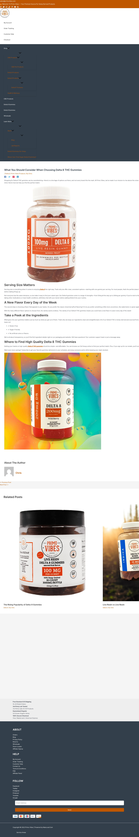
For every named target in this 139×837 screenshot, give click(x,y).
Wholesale (16, 744)
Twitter (15, 788)
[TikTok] (9, 7)
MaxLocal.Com (48, 827)
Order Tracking (18, 762)
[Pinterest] (12, 7)
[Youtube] (15, 7)
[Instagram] (6, 7)
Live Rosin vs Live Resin (113, 605)
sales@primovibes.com (8, 1)
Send (69, 810)
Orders (15, 735)
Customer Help (18, 764)
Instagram (16, 791)
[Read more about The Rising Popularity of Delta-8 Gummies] (52, 601)
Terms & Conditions (19, 769)
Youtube (15, 795)
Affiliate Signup (18, 749)
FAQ (14, 771)
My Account (17, 759)
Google (15, 798)
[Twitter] (4, 7)
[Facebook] (1, 7)
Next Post (4, 485)
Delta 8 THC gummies (35, 346)
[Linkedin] (18, 177)
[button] (8, 48)
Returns (15, 742)
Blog (14, 737)
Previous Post (5, 482)
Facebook (16, 786)
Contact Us (16, 766)
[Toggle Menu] (20, 53)
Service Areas (21, 832)
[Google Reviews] (18, 7)
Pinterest (16, 793)
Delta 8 (7, 173)
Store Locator (17, 746)
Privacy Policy (17, 739)
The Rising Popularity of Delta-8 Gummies (23, 605)
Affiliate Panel (17, 773)
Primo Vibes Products (18, 173)
